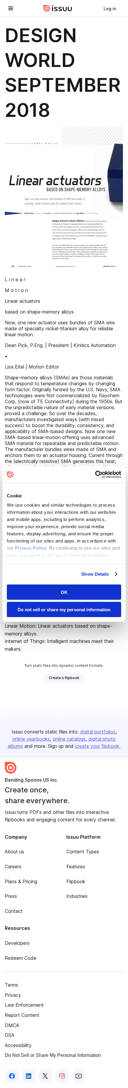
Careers (13, 867)
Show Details (95, 574)
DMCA (12, 1025)
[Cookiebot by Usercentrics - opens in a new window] (95, 475)
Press (11, 896)
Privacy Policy (30, 548)
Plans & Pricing (21, 881)
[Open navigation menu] (11, 8)
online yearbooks (31, 739)
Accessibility (18, 1045)
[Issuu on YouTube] (78, 1076)
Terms (11, 985)
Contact (14, 911)
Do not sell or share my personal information (64, 609)
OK (64, 592)
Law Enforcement (24, 1005)
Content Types (82, 852)
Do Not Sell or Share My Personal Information (53, 1055)
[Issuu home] (57, 8)
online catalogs (69, 739)
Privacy (13, 995)
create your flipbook (97, 746)
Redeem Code (20, 958)
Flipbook (75, 881)
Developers (17, 943)
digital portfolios (97, 732)
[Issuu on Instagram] (62, 1076)
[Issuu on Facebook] (12, 1076)
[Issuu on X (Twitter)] (45, 1076)
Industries (77, 896)
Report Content (22, 1015)
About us (14, 852)
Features (75, 867)
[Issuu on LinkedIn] (28, 1076)
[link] (110, 8)
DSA (9, 1035)
